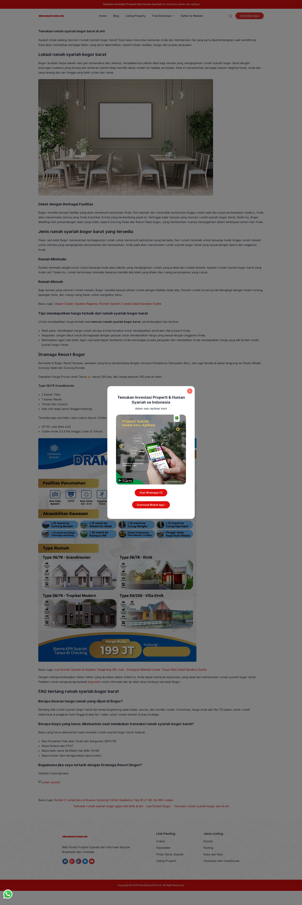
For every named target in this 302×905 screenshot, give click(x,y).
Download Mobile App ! (151, 504)
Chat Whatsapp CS (151, 492)
